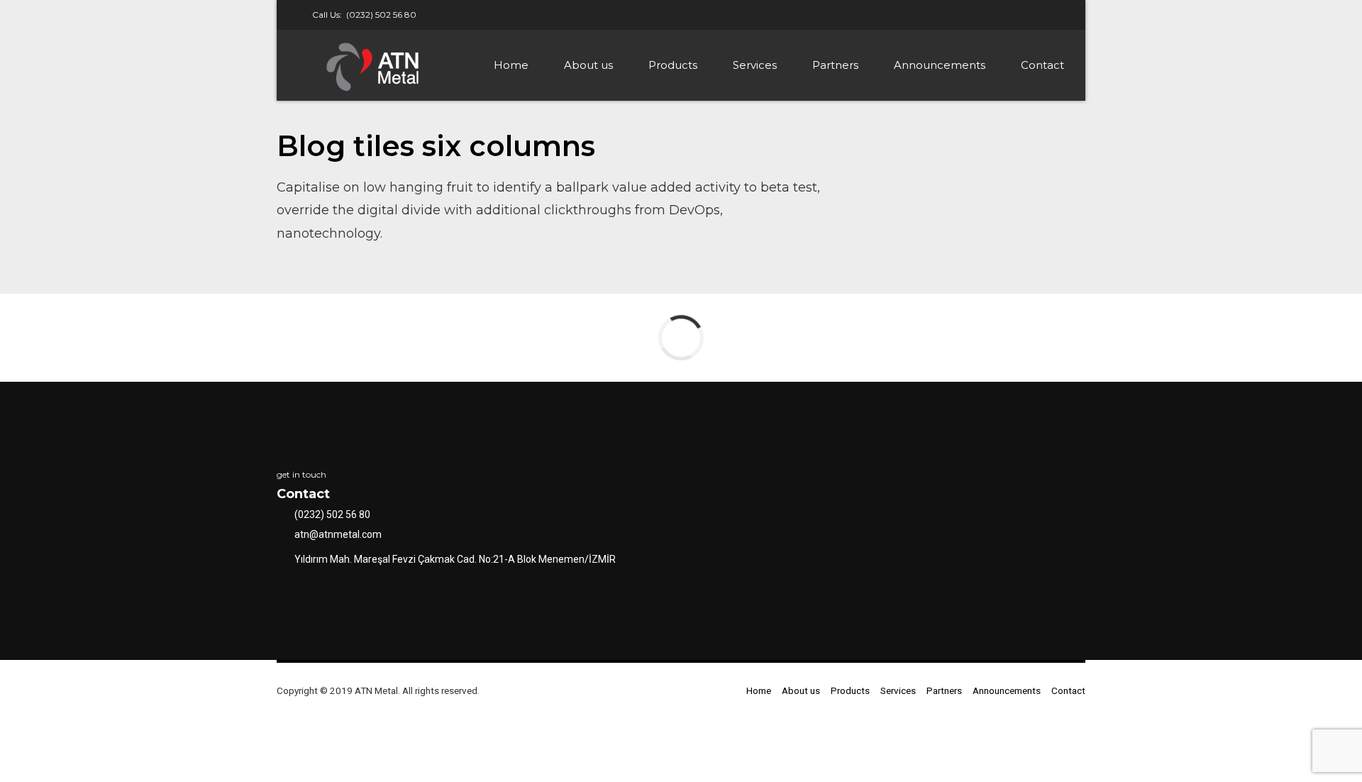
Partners (835, 65)
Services (755, 65)
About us (588, 65)
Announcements (939, 65)
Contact (1042, 65)
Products (672, 65)
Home (511, 65)
